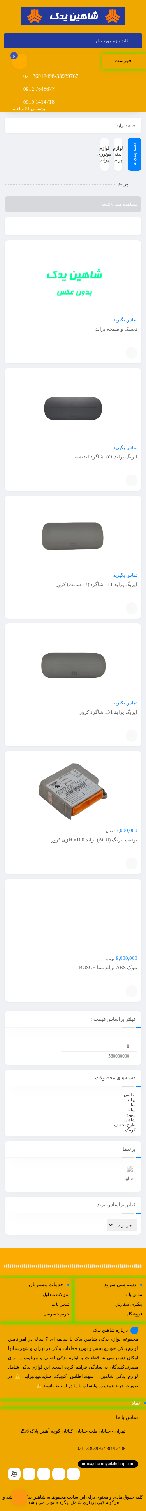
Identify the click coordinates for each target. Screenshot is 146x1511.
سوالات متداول (56, 1294)
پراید (131, 1099)
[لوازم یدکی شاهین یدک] (73, 16)
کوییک (130, 1130)
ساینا (131, 1109)
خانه (131, 125)
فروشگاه (134, 1313)
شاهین (129, 1119)
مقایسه (118, 353)
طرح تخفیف (124, 1124)
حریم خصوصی (56, 1313)
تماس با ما (133, 1294)
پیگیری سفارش (128, 1304)
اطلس (129, 1094)
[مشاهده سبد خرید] (20, 62)
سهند (131, 1114)
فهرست (123, 60)
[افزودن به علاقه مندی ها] (106, 353)
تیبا (133, 1104)
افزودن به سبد (131, 353)
